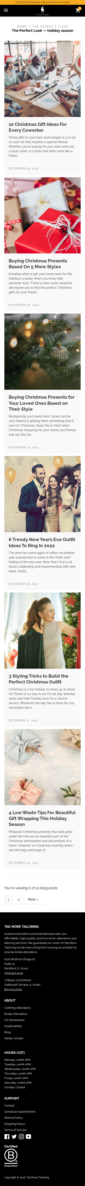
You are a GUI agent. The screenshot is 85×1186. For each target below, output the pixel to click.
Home (22, 26)
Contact (9, 1105)
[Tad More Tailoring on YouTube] (28, 1136)
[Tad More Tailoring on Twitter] (14, 1136)
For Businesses (14, 1020)
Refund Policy (13, 1117)
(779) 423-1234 (13, 973)
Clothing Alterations (17, 1007)
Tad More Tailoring (38, 1177)
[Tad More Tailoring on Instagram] (21, 1136)
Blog (7, 1032)
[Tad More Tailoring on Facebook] (7, 1136)
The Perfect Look (27, 30)
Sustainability (13, 1026)
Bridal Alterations (15, 1014)
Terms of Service (15, 1130)
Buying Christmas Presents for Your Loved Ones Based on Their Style (42, 403)
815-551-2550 (13, 989)
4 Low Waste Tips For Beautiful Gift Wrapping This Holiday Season (42, 818)
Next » (33, 899)
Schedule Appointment (19, 1111)
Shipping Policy (14, 1123)
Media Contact (13, 1038)
